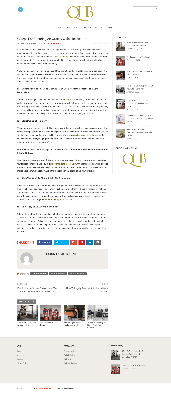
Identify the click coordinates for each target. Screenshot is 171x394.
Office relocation (61, 56)
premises (65, 99)
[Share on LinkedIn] (89, 242)
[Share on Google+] (73, 242)
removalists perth (77, 274)
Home (60, 27)
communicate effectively (64, 164)
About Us (72, 27)
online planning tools (84, 135)
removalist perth (58, 274)
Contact (109, 27)
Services (86, 27)
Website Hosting (70, 363)
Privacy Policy (22, 363)
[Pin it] (81, 242)
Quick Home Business (54, 43)
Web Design (68, 359)
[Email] (97, 242)
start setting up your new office (57, 199)
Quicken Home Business (45, 389)
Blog (97, 27)
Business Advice (70, 351)
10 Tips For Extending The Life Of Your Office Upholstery (96, 325)
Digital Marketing (70, 355)
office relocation (39, 274)
